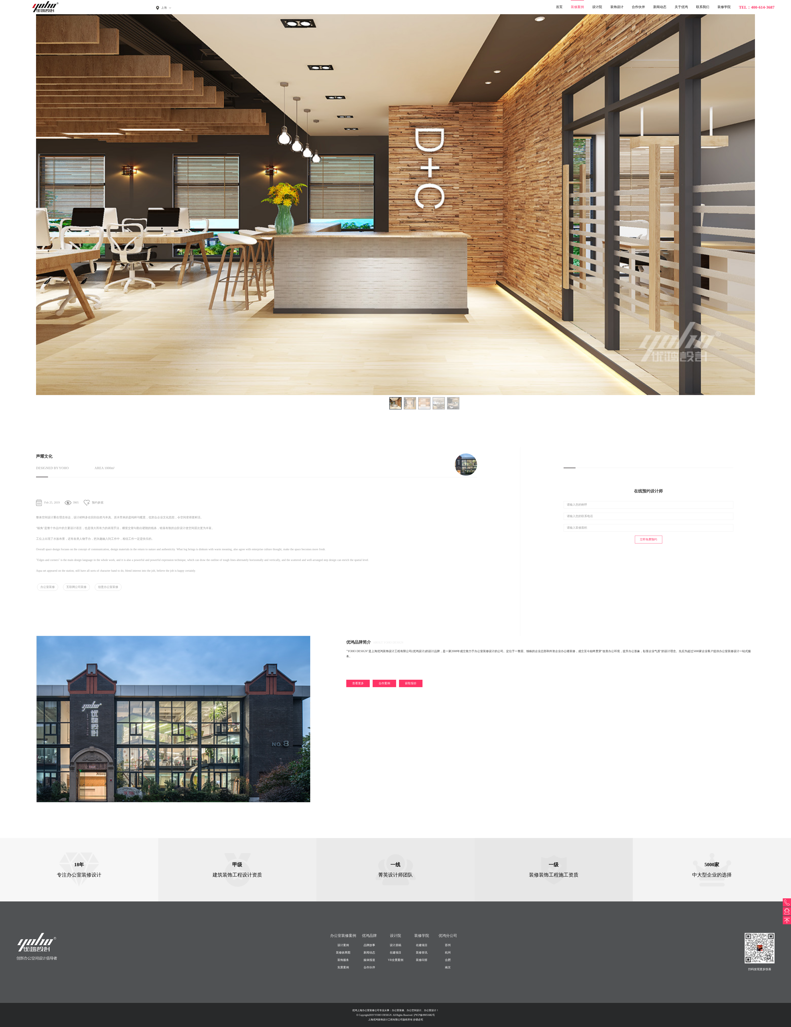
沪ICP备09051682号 (424, 1015)
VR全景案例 (395, 960)
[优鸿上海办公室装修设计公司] (43, 6)
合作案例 (384, 683)
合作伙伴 (638, 7)
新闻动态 (659, 7)
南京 (448, 967)
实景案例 (343, 967)
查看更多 (358, 683)
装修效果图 (343, 952)
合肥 (448, 960)
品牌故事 (369, 945)
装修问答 (421, 960)
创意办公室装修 (108, 587)
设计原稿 (395, 945)
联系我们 (702, 7)
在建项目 (395, 952)
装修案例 (577, 7)
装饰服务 (343, 960)
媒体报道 (369, 960)
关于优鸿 (681, 7)
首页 (559, 7)
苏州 (448, 945)
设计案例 (343, 945)
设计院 (597, 7)
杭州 (448, 952)
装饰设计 (617, 7)
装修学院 (724, 7)
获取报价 (411, 683)
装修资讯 (421, 952)
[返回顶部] (787, 920)
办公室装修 (47, 587)
